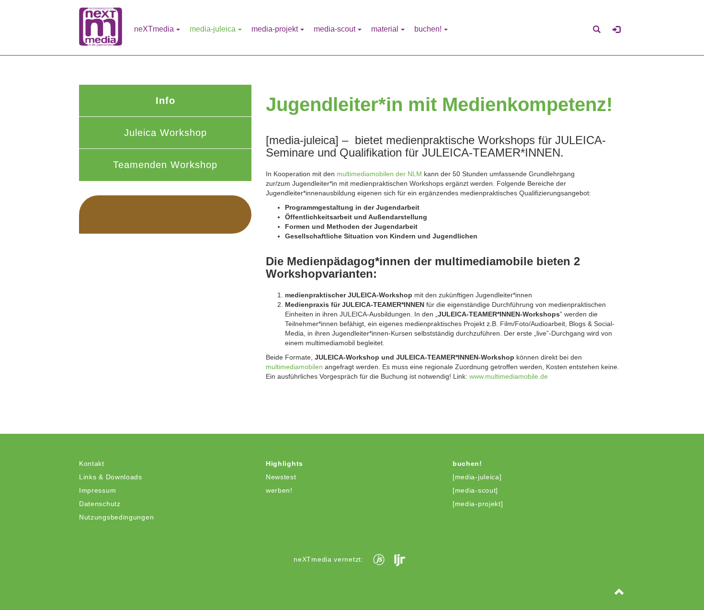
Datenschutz (100, 504)
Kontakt (91, 463)
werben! (279, 490)
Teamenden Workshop (165, 164)
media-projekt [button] (274, 29)
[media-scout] (475, 490)
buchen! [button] (428, 29)
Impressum (97, 490)
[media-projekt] (478, 504)
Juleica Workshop (165, 132)
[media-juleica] (477, 477)
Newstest (281, 477)
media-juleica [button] (213, 29)
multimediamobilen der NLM (379, 174)
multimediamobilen (294, 367)
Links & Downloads (110, 477)
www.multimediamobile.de (508, 376)
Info (165, 100)
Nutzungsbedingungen (116, 517)
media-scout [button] (334, 29)
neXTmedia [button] (154, 29)
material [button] (384, 29)
